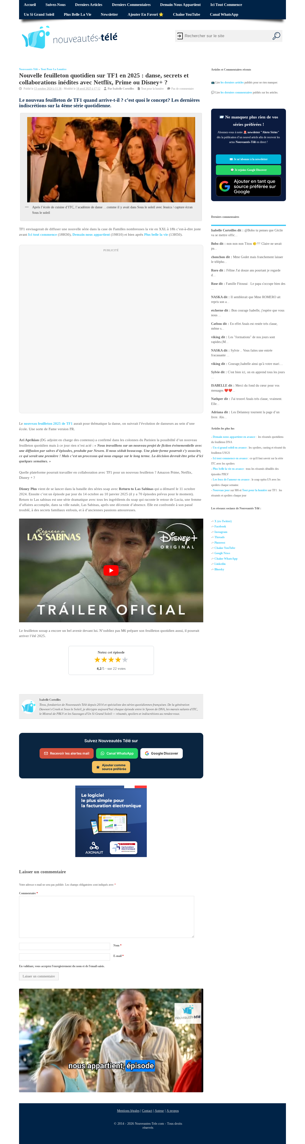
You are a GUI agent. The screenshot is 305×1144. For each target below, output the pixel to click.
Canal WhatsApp (224, 14)
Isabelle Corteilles (123, 88)
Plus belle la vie (77, 14)
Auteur (159, 1111)
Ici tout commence (226, 5)
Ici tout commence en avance (230, 458)
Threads (219, 537)
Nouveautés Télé (28, 69)
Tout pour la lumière (53, 69)
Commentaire (28, 893)
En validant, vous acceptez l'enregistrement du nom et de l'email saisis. (62, 966)
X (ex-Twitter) (223, 521)
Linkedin (220, 564)
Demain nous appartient (180, 5)
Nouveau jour (221, 490)
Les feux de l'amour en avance (231, 479)
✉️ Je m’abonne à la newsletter (248, 159)
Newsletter (109, 14)
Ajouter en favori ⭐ (145, 14)
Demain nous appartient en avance (234, 437)
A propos (173, 1111)
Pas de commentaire (182, 88)
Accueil (30, 5)
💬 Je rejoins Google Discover (248, 170)
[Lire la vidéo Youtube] (111, 571)
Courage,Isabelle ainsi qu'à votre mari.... (255, 363)
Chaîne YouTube (186, 14)
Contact (147, 1111)
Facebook (220, 526)
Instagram (220, 532)
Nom (117, 945)
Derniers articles (88, 5)
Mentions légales (128, 1111)
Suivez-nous (56, 5)
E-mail (118, 955)
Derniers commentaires (131, 5)
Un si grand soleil (39, 14)
